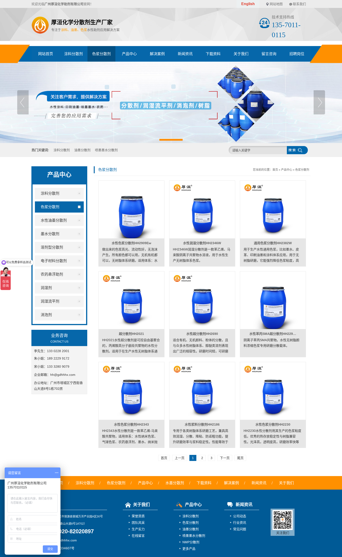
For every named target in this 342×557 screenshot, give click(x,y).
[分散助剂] (171, 102)
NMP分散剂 (190, 542)
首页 (275, 169)
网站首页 (45, 54)
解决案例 (157, 54)
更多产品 (188, 548)
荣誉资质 (138, 516)
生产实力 (138, 529)
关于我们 (241, 54)
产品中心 (129, 54)
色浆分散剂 (101, 54)
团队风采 (138, 522)
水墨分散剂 (174, 483)
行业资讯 (239, 522)
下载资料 (213, 54)
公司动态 (239, 516)
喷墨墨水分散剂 (106, 150)
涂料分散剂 (73, 54)
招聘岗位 (296, 54)
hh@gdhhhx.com (62, 375)
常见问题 (239, 529)
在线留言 (138, 535)
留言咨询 (269, 54)
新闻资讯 (185, 54)
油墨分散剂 (82, 150)
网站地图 (276, 4)
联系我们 (299, 4)
